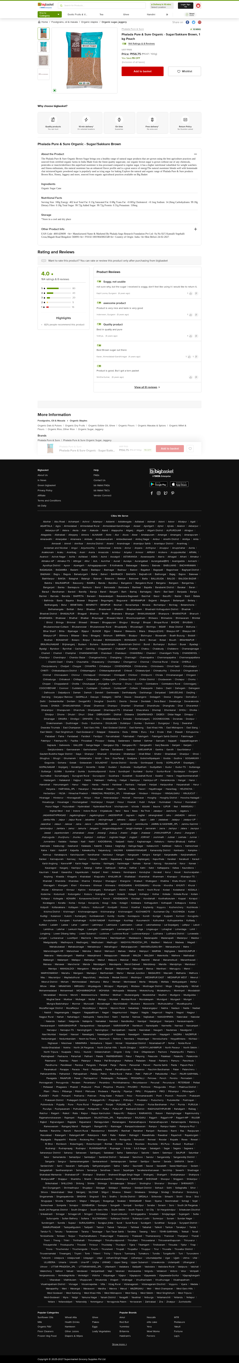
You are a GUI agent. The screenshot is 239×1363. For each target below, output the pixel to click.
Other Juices (72, 1331)
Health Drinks (72, 1322)
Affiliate (41, 495)
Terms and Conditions (49, 500)
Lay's (177, 1335)
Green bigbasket (47, 485)
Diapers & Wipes (74, 1335)
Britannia (124, 1331)
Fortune (178, 1331)
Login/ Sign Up (185, 6)
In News (42, 480)
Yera (149, 1326)
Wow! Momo (153, 1331)
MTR (176, 1317)
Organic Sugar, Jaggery (90, 429)
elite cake (152, 1322)
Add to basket (143, 71)
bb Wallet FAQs (102, 485)
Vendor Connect (102, 495)
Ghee (95, 1317)
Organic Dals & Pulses (51, 425)
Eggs (95, 1326)
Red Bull (124, 1322)
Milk (40, 1322)
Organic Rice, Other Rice (62, 429)
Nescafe (151, 1317)
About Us (43, 475)
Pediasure (179, 1322)
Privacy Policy (45, 490)
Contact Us (100, 480)
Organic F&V (44, 1326)
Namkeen (70, 1326)
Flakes (95, 1322)
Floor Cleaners (46, 1331)
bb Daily (42, 505)
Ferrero (151, 1335)
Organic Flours (127, 425)
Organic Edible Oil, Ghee (102, 425)
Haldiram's (125, 1335)
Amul (122, 1317)
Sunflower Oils (45, 1317)
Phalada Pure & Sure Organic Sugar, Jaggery (87, 440)
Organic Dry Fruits (76, 425)
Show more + (119, 1344)
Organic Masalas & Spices (153, 425)
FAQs (96, 475)
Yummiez (124, 1326)
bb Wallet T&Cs (102, 490)
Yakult (177, 1326)
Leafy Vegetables (101, 1331)
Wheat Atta (71, 1317)
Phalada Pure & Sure (133, 29)
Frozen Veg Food (47, 1335)
